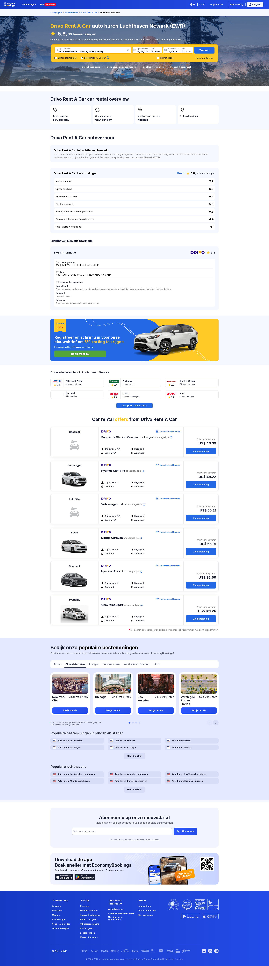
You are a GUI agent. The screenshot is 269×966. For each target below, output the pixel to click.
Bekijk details (70, 710)
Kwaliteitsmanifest (89, 910)
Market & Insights (89, 937)
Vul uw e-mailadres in (84, 831)
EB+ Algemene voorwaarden (115, 918)
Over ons (84, 906)
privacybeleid (154, 839)
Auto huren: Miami (181, 740)
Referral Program (88, 919)
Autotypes (57, 910)
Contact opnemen (147, 910)
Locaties (56, 906)
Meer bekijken (134, 756)
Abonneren (187, 831)
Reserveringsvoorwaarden (121, 913)
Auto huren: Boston (181, 747)
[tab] (58, 664)
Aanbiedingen (29, 4)
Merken (56, 915)
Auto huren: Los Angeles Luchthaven (76, 774)
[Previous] (209, 722)
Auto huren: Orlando (125, 740)
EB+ (47, 4)
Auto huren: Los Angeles (70, 740)
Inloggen (256, 4)
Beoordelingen (87, 933)
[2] (133, 723)
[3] (136, 723)
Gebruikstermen (116, 909)
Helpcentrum (216, 4)
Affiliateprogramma (89, 924)
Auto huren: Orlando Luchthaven (131, 774)
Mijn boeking (236, 4)
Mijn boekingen (145, 915)
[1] (129, 723)
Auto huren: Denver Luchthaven (131, 781)
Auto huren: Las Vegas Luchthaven (189, 774)
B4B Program (86, 928)
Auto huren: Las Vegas (69, 747)
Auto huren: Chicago (125, 747)
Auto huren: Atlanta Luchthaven (74, 781)
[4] (139, 723)
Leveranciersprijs (60, 928)
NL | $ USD (199, 4)
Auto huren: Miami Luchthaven (187, 781)
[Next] (216, 722)
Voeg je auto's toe (61, 924)
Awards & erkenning (90, 915)
